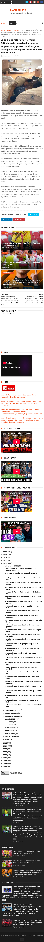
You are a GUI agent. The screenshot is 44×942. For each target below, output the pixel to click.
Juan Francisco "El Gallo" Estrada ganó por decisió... (22, 668)
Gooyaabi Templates (36, 935)
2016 (5, 758)
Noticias (16, 30)
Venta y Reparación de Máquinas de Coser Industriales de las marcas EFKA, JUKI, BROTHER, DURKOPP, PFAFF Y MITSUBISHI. (21, 403)
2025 (5, 555)
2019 (5, 749)
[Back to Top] (22, 939)
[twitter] (27, 2)
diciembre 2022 (11, 566)
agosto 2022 (10, 719)
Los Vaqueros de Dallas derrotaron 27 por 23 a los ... (23, 621)
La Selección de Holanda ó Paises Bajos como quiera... (23, 687)
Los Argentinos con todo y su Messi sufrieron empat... (23, 635)
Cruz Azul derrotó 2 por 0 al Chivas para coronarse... (21, 574)
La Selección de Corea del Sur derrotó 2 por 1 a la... (23, 696)
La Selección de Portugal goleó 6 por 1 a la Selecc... (21, 645)
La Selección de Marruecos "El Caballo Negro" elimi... (23, 631)
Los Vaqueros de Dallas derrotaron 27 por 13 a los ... (23, 579)
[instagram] (34, 2)
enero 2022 (10, 739)
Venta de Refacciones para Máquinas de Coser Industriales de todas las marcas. (18, 396)
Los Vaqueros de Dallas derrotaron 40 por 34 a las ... (24, 588)
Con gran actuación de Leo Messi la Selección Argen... (23, 682)
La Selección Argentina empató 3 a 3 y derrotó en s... (23, 602)
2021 (5, 743)
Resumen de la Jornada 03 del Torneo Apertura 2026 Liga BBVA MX (21, 244)
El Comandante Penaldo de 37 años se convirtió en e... (20, 569)
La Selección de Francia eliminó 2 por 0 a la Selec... (22, 612)
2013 (5, 766)
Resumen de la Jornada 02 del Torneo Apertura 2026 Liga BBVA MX (21, 264)
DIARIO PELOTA (18, 10)
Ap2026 (5, 233)
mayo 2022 (9, 728)
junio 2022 (9, 725)
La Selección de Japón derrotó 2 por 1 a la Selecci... (21, 701)
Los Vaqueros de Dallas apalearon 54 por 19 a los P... (23, 663)
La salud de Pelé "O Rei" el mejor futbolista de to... (23, 593)
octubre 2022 (10, 713)
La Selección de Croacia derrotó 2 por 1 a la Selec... (22, 607)
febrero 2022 (10, 736)
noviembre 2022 (12, 710)
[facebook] (41, 2)
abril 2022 (9, 731)
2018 (5, 752)
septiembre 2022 (12, 716)
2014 (5, 763)
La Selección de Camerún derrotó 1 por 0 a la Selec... (23, 692)
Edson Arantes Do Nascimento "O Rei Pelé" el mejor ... (23, 583)
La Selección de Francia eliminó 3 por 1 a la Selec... (22, 678)
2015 (5, 760)
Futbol (9, 30)
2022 (5, 563)
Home (3, 23)
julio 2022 (9, 722)
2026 (5, 552)
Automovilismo (8, 273)
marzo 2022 (10, 734)
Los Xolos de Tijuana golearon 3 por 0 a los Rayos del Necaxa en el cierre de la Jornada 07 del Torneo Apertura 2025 (27, 923)
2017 (5, 755)
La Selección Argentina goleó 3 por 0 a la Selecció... (21, 616)
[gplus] (38, 2)
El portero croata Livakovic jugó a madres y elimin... (22, 640)
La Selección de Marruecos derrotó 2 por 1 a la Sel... (23, 706)
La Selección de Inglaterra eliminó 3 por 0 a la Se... (23, 673)
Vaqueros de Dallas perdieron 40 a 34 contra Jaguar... (23, 598)
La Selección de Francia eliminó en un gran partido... (22, 626)
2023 (5, 560)
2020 (5, 746)
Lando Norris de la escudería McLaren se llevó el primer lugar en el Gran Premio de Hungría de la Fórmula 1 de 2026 (21, 282)
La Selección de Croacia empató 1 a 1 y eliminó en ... (23, 659)
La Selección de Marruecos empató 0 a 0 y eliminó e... (22, 649)
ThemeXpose (13, 935)
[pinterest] (30, 2)
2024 (5, 557)
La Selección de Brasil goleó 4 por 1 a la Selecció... (20, 654)
